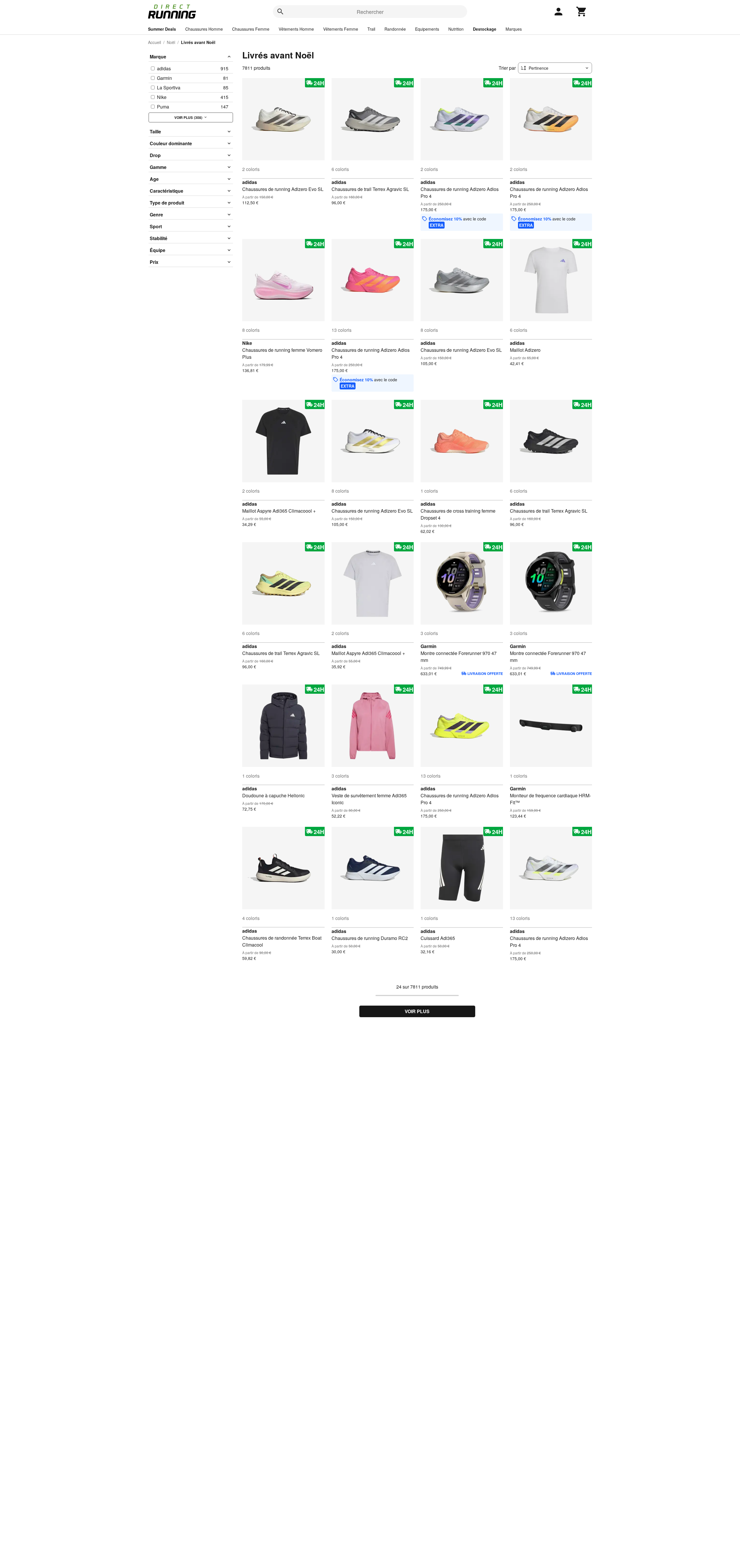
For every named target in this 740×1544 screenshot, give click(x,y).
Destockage (484, 29)
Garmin (428, 646)
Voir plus (417, 1011)
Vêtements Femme (340, 29)
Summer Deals (162, 29)
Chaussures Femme (250, 29)
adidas (249, 182)
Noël (171, 42)
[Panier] (581, 11)
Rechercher (370, 11)
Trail (371, 29)
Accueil (154, 42)
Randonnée (395, 29)
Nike (247, 343)
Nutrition (456, 29)
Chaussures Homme (204, 29)
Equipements (427, 29)
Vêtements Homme (296, 29)
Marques (514, 29)
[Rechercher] (280, 11)
